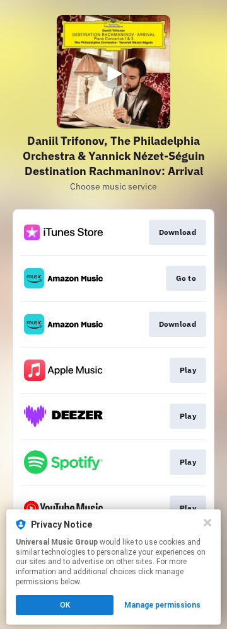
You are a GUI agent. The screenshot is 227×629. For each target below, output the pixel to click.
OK (65, 605)
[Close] (207, 523)
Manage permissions (162, 605)
